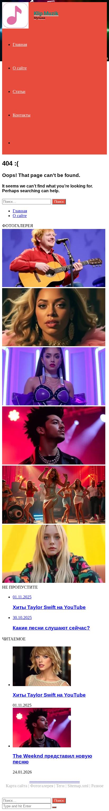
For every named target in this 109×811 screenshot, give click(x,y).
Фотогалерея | (43, 786)
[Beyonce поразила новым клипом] (54, 317)
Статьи (19, 91)
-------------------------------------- (54, 781)
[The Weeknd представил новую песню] (54, 436)
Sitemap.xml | (79, 786)
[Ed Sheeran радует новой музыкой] (54, 258)
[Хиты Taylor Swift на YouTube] (60, 666)
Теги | (61, 786)
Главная (20, 44)
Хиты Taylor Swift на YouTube (49, 695)
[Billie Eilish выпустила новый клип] (54, 554)
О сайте (20, 68)
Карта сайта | (18, 786)
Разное (97, 786)
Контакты (21, 115)
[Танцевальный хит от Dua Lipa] (54, 495)
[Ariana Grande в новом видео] (54, 376)
